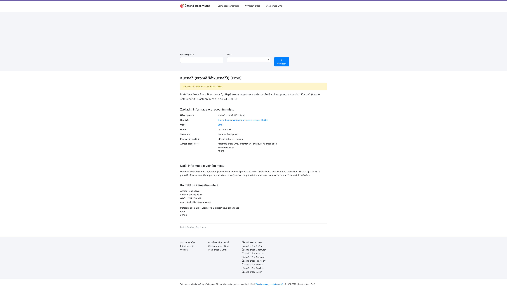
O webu (184, 249)
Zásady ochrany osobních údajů (269, 284)
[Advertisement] (253, 30)
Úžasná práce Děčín (252, 246)
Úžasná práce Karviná (252, 253)
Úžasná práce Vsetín (252, 272)
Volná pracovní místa (228, 5)
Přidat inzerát (187, 246)
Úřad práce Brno (274, 5)
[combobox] (248, 59)
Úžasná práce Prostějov (254, 260)
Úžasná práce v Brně (218, 246)
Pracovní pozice (187, 54)
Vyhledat (281, 63)
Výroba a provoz (251, 120)
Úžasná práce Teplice (252, 268)
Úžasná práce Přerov (252, 264)
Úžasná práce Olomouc (253, 257)
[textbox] (232, 59)
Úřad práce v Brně (217, 249)
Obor (229, 54)
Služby (264, 120)
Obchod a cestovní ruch (230, 120)
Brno (220, 124)
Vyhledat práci (252, 5)
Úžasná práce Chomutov (254, 249)
